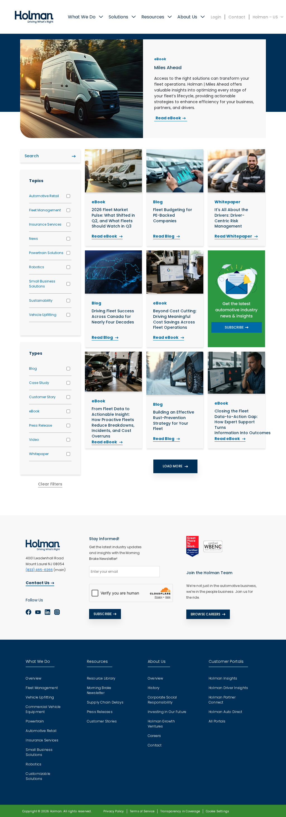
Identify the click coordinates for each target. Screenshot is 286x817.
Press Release (40, 425)
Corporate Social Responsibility (162, 700)
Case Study (39, 382)
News (33, 238)
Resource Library (101, 678)
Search (74, 156)
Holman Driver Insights (228, 687)
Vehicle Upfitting (42, 314)
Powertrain (35, 721)
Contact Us (37, 583)
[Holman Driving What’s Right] (34, 16)
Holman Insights (223, 678)
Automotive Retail (44, 196)
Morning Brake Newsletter (99, 690)
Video (34, 439)
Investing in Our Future (167, 711)
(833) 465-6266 (39, 569)
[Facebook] (28, 612)
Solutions (118, 17)
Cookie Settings (217, 811)
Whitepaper (39, 453)
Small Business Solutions (42, 284)
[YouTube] (38, 612)
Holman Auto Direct (225, 711)
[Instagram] (57, 612)
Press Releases (100, 711)
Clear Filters (50, 484)
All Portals (217, 721)
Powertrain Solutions (46, 252)
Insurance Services (45, 224)
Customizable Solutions (38, 776)
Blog (33, 368)
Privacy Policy (113, 811)
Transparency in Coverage (180, 811)
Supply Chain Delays (105, 702)
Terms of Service (142, 811)
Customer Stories (102, 721)
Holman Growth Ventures (161, 724)
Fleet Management (45, 210)
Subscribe (103, 613)
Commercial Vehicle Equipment (43, 709)
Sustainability (41, 300)
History (154, 687)
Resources (152, 17)
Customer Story (42, 397)
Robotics (36, 267)
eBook (34, 411)
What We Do (82, 17)
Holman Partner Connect (222, 700)
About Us (187, 17)
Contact (236, 17)
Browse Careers (206, 614)
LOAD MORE (173, 466)
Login (216, 17)
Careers (154, 735)
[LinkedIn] (47, 612)
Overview (33, 678)
